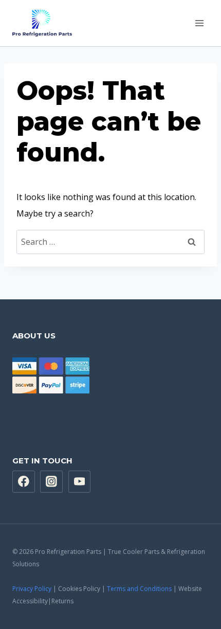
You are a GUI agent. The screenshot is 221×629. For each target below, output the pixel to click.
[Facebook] (23, 482)
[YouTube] (79, 482)
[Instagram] (51, 482)
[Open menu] (199, 23)
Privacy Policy (31, 588)
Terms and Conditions (139, 588)
